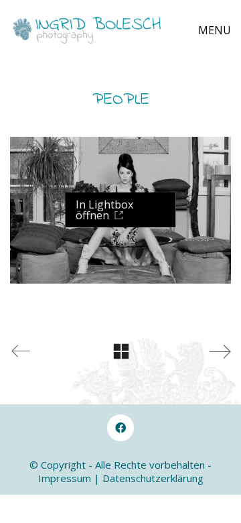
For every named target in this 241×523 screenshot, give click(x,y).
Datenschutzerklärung (153, 478)
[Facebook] (120, 427)
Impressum (64, 478)
